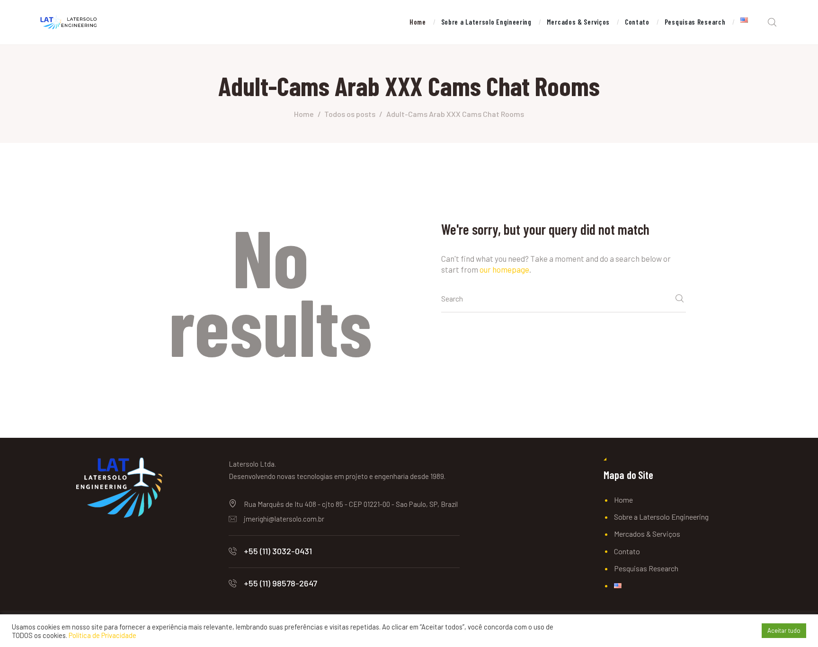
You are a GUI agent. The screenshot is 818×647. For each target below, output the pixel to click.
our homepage (504, 269)
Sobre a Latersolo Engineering (661, 516)
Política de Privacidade (102, 635)
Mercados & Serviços (647, 533)
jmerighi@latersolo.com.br (284, 518)
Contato (627, 551)
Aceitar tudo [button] (783, 630)
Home (304, 113)
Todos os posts (349, 113)
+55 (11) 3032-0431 (278, 551)
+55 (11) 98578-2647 (280, 583)
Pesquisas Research (646, 568)
